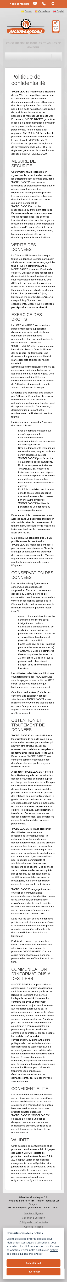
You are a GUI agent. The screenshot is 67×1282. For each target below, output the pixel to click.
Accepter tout (33, 1263)
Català (28, 11)
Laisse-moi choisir (31, 1253)
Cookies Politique (33, 1226)
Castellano (44, 11)
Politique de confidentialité (33, 1222)
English (60, 11)
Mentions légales (33, 1213)
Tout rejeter (33, 1271)
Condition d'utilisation (33, 1217)
